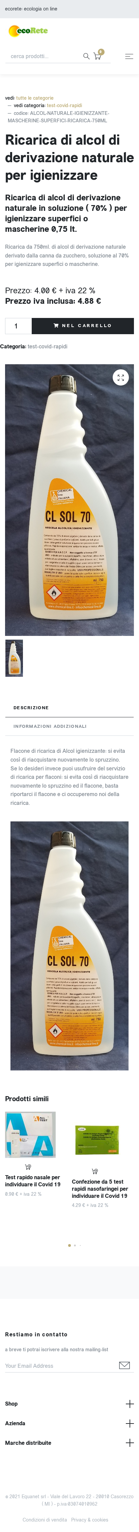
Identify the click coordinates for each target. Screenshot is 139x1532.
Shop (11, 1404)
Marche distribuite (28, 1443)
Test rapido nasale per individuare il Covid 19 (33, 1180)
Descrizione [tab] (31, 708)
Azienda (15, 1423)
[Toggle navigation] (129, 56)
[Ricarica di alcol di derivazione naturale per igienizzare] (121, 377)
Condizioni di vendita (45, 1520)
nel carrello (87, 326)
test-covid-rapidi (64, 105)
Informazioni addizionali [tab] (50, 726)
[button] (69, 1245)
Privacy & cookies (89, 1520)
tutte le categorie (35, 98)
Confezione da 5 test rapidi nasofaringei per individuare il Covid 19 (100, 1189)
